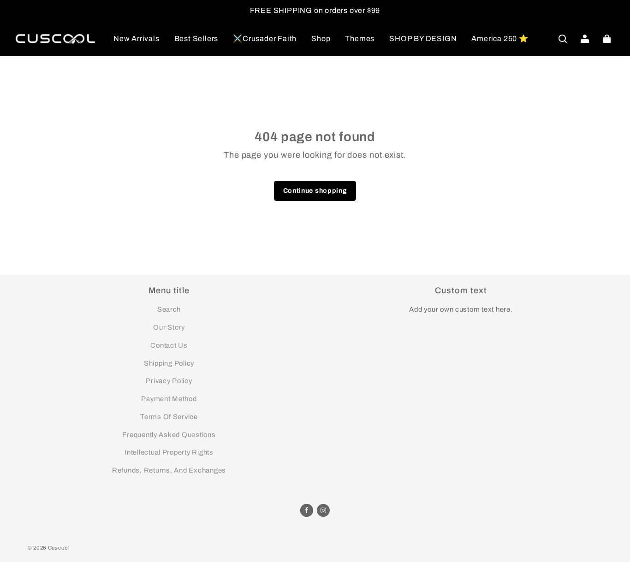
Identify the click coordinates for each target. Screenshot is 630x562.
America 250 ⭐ (499, 38)
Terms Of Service (169, 416)
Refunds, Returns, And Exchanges (169, 470)
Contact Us (168, 345)
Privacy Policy (169, 381)
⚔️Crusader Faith (265, 38)
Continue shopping (315, 190)
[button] (562, 39)
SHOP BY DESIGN (423, 38)
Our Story (169, 327)
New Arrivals (136, 38)
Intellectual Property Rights (169, 452)
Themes (359, 38)
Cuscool (59, 547)
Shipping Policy (169, 363)
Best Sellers (196, 38)
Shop (320, 38)
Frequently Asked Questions (168, 434)
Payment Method (168, 398)
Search (169, 309)
